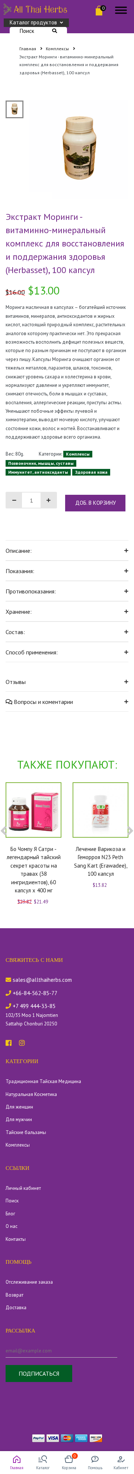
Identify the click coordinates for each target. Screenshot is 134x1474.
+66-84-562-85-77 (34, 993)
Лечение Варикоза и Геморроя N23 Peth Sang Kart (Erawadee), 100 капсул (100, 861)
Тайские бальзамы (26, 1132)
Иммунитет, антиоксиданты (38, 472)
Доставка (16, 1307)
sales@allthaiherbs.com (41, 979)
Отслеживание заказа (29, 1282)
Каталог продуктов (33, 22)
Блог (10, 1214)
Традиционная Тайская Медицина (43, 1081)
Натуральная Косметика (31, 1094)
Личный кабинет (23, 1188)
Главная (28, 48)
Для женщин (19, 1107)
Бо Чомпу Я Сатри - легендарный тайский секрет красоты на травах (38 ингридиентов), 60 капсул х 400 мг (34, 869)
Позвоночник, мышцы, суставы (41, 463)
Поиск (27, 30)
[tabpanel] (79, 150)
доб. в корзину (95, 502)
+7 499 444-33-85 (33, 1006)
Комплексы (58, 48)
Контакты (16, 1239)
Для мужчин (19, 1119)
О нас (11, 1226)
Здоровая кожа (91, 472)
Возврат (14, 1295)
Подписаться (39, 1373)
